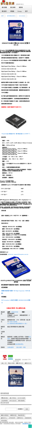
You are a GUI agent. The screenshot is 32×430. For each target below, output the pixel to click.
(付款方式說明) (13, 321)
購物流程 (13, 415)
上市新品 (13, 398)
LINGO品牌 (22, 398)
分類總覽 (22, 400)
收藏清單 (21, 415)
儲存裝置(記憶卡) (11, 16)
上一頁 (4, 363)
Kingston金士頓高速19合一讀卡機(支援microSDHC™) (16, 133)
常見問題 (4, 420)
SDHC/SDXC (22, 16)
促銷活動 (5, 398)
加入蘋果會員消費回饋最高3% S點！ (17, 323)
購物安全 (20, 418)
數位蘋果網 (5, 415)
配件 (2, 16)
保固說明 (12, 418)
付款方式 (20, 363)
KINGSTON (14, 312)
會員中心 (4, 418)
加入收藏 (11, 363)
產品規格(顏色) (19, 344)
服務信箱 (26, 423)
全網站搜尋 (10, 347)
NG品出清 (13, 400)
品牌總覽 (5, 400)
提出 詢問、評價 (20, 347)
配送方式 (28, 363)
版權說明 (28, 418)
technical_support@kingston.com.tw (18, 254)
